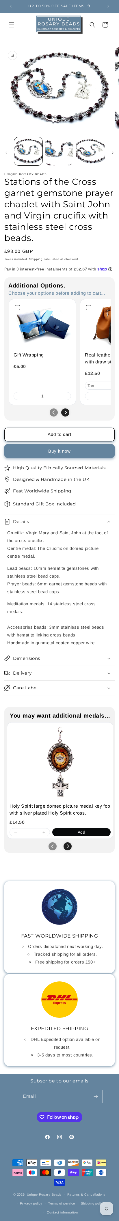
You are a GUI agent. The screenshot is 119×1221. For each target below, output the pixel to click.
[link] (42, 325)
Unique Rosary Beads (44, 1194)
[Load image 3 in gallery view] (90, 151)
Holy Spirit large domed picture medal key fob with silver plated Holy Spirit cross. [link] (60, 809)
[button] (11, 24)
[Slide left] (6, 152)
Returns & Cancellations (86, 1194)
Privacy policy (31, 1203)
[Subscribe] (96, 1096)
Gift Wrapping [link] (29, 354)
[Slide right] (112, 152)
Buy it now (59, 451)
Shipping (36, 259)
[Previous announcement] (10, 6)
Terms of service (61, 1203)
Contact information (62, 1212)
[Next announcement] (108, 6)
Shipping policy (93, 1203)
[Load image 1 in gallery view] (28, 151)
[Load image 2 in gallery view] (59, 151)
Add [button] (81, 832)
